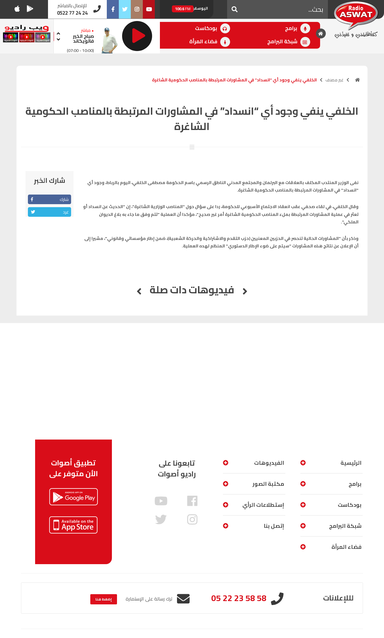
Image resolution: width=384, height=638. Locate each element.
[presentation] (58, 32)
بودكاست (206, 28)
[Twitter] (125, 9)
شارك (64, 199)
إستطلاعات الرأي (263, 505)
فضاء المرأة (203, 41)
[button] (234, 9)
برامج (291, 28)
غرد (66, 212)
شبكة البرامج (282, 41)
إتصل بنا (274, 526)
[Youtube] (149, 9)
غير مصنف (335, 80)
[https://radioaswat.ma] (357, 80)
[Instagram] (137, 9)
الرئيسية (351, 463)
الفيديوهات (269, 463)
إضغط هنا (103, 599)
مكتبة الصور (268, 484)
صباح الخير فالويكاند (83, 38)
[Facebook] (113, 9)
